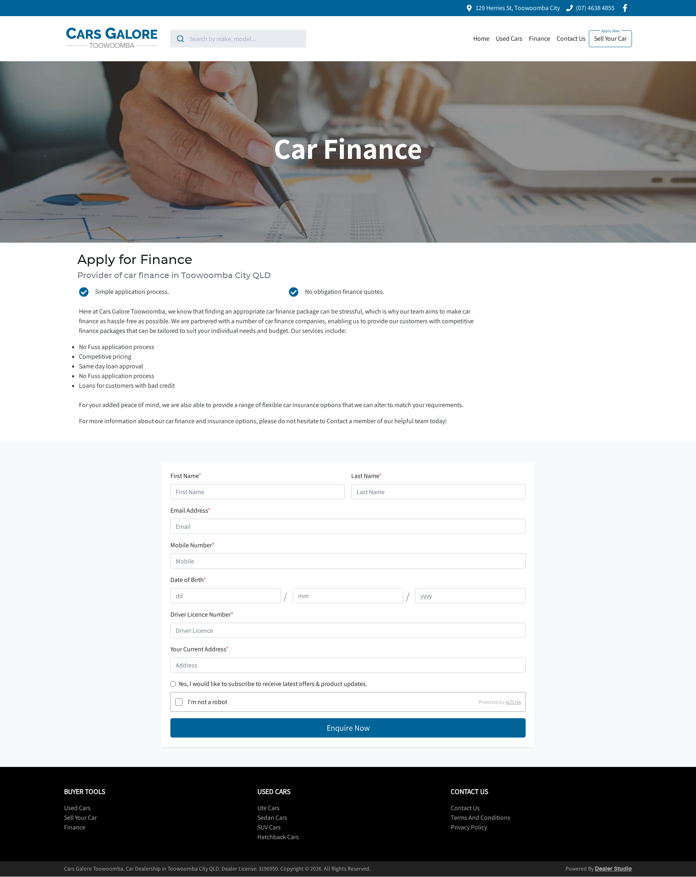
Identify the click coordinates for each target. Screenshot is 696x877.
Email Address (190, 510)
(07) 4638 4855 (595, 8)
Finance (539, 38)
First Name (185, 476)
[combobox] (238, 39)
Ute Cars (268, 808)
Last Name (366, 476)
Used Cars (509, 38)
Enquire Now (348, 728)
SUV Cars (269, 827)
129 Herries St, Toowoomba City (518, 8)
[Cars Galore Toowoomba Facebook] (626, 8)
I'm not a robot (207, 702)
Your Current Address (199, 649)
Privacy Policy (469, 827)
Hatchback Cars (278, 837)
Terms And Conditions (480, 817)
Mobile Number (192, 545)
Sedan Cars (272, 817)
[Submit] (179, 39)
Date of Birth (188, 580)
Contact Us (571, 38)
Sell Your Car (610, 38)
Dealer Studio (613, 869)
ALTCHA (513, 702)
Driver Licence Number (202, 614)
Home (481, 38)
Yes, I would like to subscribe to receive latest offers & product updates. (272, 684)
